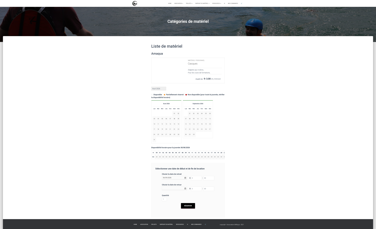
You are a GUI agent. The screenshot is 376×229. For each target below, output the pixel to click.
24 (197, 129)
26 (206, 129)
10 (197, 118)
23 (193, 129)
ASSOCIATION (178, 3)
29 (189, 134)
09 (193, 118)
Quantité (165, 195)
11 (201, 118)
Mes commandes (233, 3)
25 (201, 129)
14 (186, 124)
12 (206, 118)
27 (210, 129)
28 (186, 134)
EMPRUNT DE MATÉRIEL (201, 3)
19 (206, 124)
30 (193, 134)
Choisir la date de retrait (172, 174)
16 (193, 124)
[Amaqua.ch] (135, 3)
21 (186, 129)
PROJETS (188, 3)
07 (186, 118)
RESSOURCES (216, 3)
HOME (169, 3)
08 (189, 118)
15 (189, 124)
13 (210, 118)
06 (210, 113)
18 (201, 124)
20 (210, 124)
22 (189, 129)
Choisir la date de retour (172, 185)
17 (197, 124)
